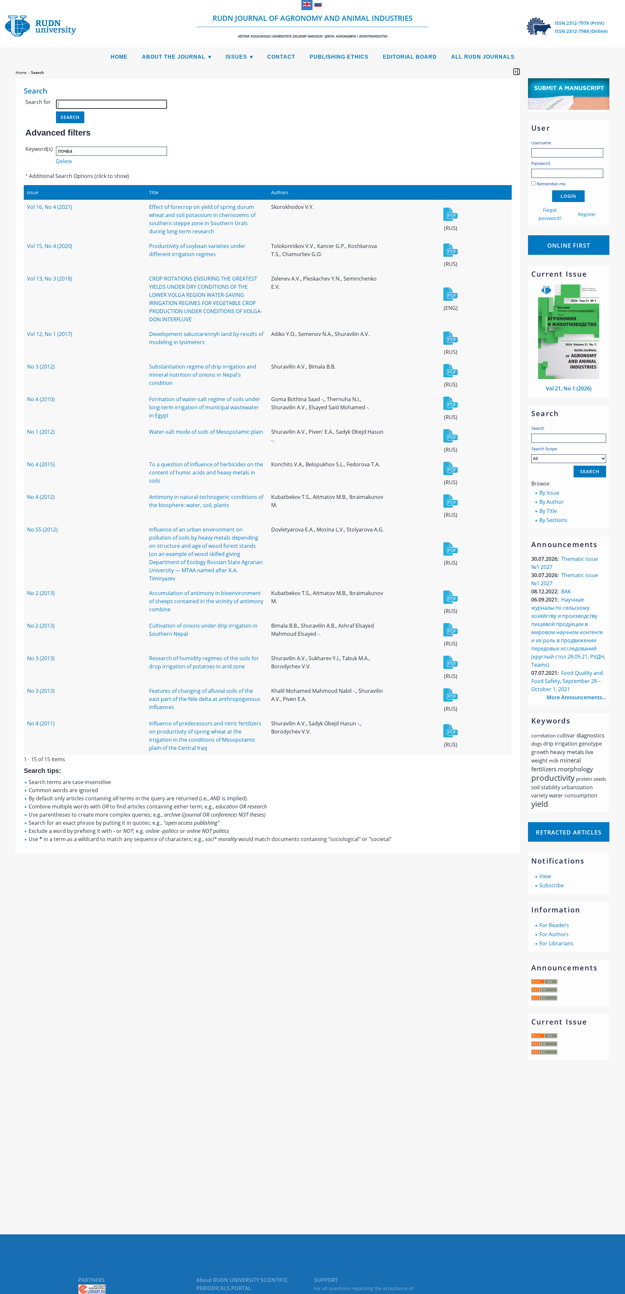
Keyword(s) (39, 149)
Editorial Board (410, 57)
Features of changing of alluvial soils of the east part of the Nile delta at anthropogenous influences (204, 699)
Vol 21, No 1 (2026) (568, 388)
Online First (568, 245)
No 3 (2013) (41, 658)
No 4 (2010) (41, 399)
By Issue (549, 492)
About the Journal (173, 57)
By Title (548, 511)
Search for (38, 102)
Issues (236, 57)
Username (541, 143)
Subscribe (551, 885)
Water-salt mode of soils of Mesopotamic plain (206, 431)
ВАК (566, 591)
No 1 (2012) (41, 431)
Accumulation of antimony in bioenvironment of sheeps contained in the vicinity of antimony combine (206, 601)
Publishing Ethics (339, 57)
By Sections (553, 520)
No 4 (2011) (41, 723)
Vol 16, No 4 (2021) (49, 207)
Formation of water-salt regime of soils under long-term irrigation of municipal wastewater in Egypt (204, 407)
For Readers (554, 925)
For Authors (554, 934)
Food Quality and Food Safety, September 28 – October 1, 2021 (567, 681)
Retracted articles (569, 832)
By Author (551, 501)
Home (119, 57)
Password (540, 163)
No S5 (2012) (42, 529)
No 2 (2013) (41, 593)
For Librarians (556, 943)
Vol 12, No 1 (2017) (49, 334)
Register (587, 214)
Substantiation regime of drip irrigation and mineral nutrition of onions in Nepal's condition (202, 374)
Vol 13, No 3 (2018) (49, 278)
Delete (64, 161)
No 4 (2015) (41, 464)
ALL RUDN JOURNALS (483, 57)
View (545, 876)
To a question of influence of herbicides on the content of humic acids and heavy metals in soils (206, 472)
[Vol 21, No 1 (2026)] (568, 377)
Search (537, 428)
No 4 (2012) (41, 497)
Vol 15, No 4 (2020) (49, 246)
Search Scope (544, 449)
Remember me (551, 184)
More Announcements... (576, 697)
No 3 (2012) (41, 366)
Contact (281, 57)
